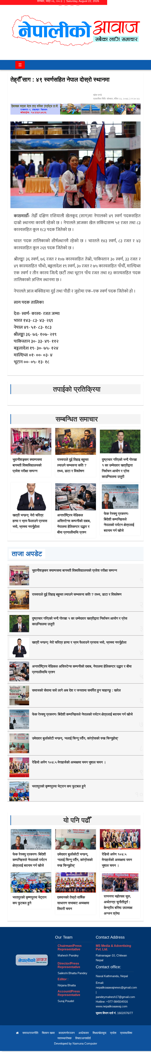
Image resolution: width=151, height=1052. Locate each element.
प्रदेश (113, 1033)
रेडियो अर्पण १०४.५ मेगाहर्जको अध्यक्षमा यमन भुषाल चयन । (69, 762)
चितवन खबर (48, 1033)
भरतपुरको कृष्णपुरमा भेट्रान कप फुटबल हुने (59, 786)
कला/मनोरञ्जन (67, 1033)
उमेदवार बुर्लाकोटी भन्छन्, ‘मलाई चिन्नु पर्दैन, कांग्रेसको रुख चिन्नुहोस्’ (75, 738)
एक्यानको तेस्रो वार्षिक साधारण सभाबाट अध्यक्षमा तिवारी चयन (73, 903)
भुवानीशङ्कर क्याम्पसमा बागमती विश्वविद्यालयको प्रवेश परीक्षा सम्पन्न (27, 465)
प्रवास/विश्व (126, 1033)
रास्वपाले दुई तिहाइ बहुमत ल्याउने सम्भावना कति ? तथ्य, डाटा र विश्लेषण (72, 465)
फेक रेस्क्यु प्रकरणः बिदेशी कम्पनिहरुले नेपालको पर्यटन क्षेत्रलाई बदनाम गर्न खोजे (82, 714)
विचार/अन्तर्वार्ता (83, 1038)
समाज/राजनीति (30, 1033)
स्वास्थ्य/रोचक (64, 1038)
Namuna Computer (85, 1043)
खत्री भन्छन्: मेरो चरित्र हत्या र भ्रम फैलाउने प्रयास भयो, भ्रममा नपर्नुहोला (30, 521)
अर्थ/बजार (83, 1033)
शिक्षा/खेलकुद (99, 1033)
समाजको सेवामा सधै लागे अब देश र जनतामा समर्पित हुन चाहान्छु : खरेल (76, 690)
